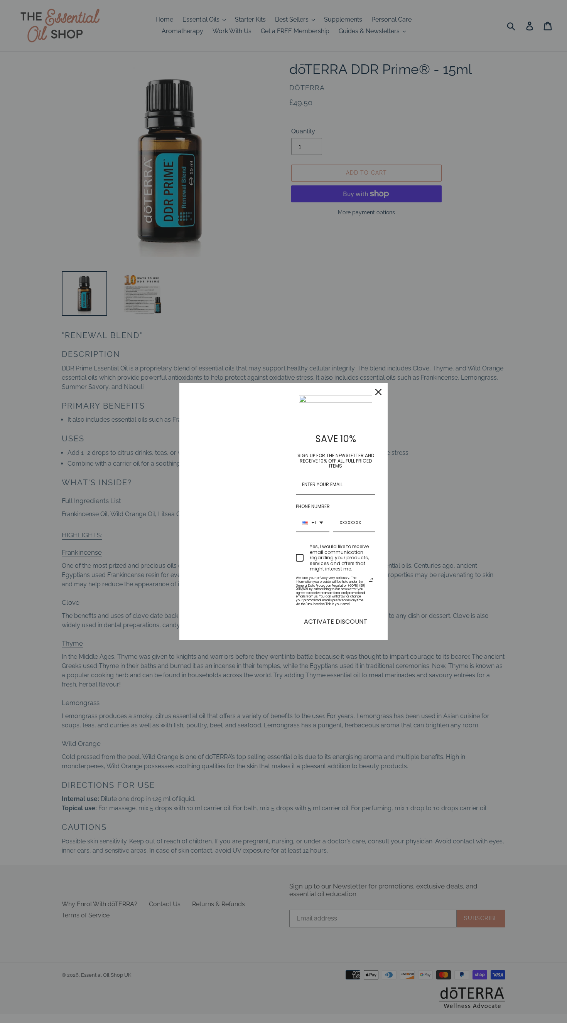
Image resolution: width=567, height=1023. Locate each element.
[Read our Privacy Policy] (370, 579)
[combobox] (312, 523)
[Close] (378, 392)
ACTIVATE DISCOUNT (335, 621)
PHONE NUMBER (313, 506)
